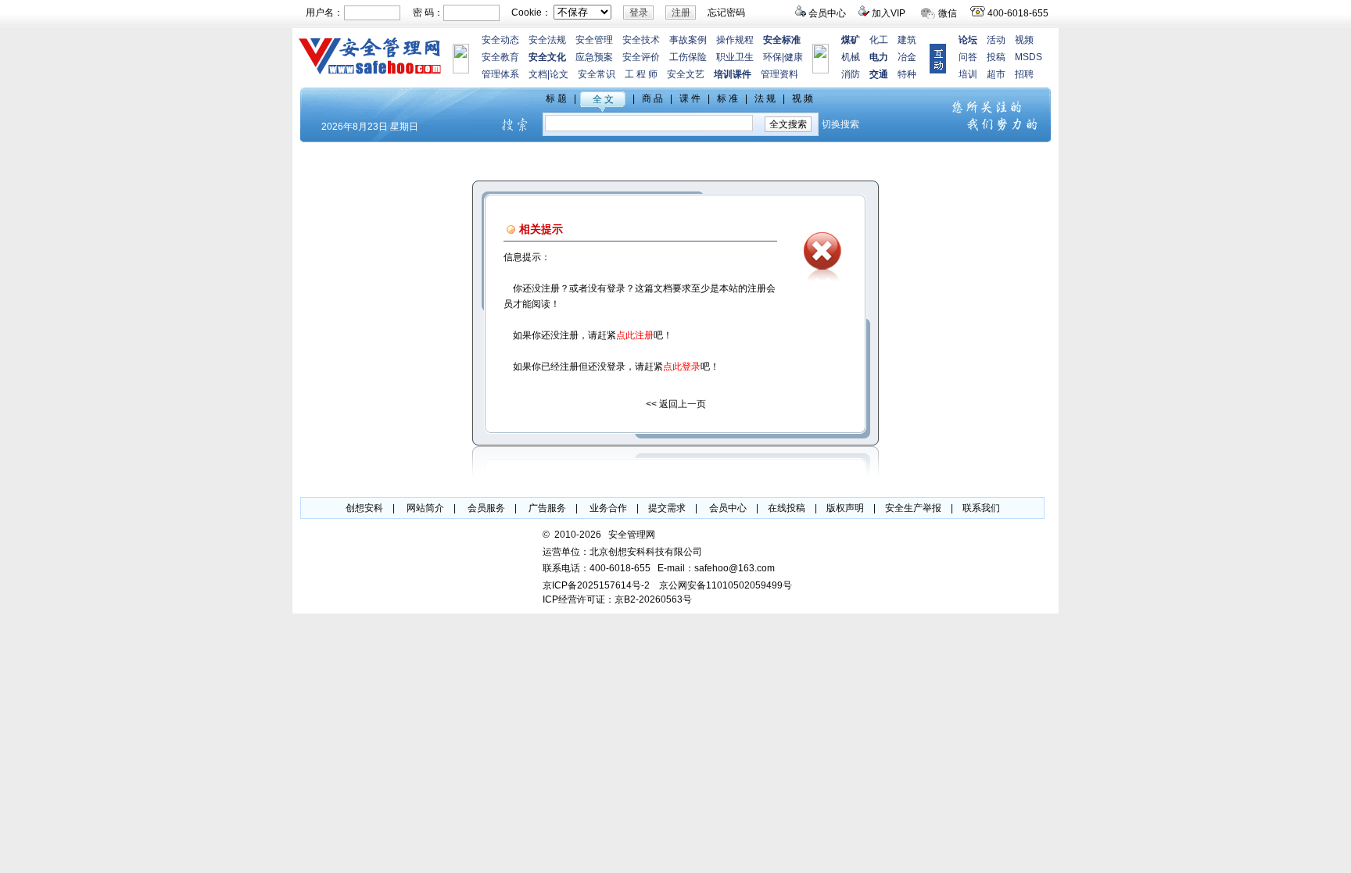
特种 (907, 74)
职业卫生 (735, 57)
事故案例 (688, 39)
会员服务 (486, 508)
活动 (996, 39)
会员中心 (827, 13)
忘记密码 (726, 12)
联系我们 (981, 508)
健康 (793, 57)
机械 (850, 57)
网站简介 (425, 508)
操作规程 (735, 39)
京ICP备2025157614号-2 (596, 585)
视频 (1024, 39)
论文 (559, 74)
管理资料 (779, 74)
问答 (968, 57)
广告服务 (547, 508)
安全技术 (641, 39)
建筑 (907, 39)
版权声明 (845, 508)
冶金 (907, 57)
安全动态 (500, 39)
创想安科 (364, 508)
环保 (772, 57)
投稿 (996, 57)
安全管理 (594, 39)
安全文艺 (685, 74)
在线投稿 (786, 508)
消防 (850, 74)
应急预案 (594, 57)
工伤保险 (688, 57)
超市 (996, 74)
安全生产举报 (913, 508)
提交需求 (667, 508)
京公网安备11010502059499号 (725, 585)
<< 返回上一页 (676, 404)
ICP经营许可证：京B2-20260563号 (617, 599)
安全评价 (641, 57)
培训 (968, 74)
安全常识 (596, 74)
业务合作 (608, 508)
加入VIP (888, 13)
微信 (947, 13)
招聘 (1024, 74)
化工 (878, 39)
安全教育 (500, 57)
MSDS (1028, 57)
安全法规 (547, 39)
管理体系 (500, 74)
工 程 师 (641, 74)
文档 (538, 74)
